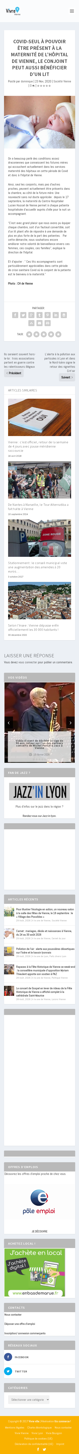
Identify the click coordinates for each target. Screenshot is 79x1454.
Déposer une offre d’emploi (19, 1324)
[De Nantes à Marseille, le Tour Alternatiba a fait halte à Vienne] (39, 480)
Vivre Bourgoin (54, 1433)
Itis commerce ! (62, 1421)
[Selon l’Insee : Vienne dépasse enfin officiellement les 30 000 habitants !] (39, 600)
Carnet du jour (59, 938)
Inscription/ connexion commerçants (25, 1333)
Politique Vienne (60, 977)
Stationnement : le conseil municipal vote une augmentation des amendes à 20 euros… (37, 567)
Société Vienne (62, 81)
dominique (27, 81)
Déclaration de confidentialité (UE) (34, 1444)
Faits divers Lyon (57, 956)
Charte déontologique (39, 1427)
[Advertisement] (34, 863)
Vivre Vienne (22, 1433)
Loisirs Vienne (59, 999)
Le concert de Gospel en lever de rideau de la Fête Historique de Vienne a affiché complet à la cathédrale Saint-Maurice (44, 991)
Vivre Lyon (37, 1433)
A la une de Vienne (41, 920)
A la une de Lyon (40, 956)
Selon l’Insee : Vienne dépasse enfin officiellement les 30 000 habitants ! (33, 627)
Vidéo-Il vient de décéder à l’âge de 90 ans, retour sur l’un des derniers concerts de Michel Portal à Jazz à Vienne (39, 744)
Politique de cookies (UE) (38, 1438)
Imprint (60, 1444)
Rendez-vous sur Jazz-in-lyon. (39, 816)
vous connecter (27, 662)
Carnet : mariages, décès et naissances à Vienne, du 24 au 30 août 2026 (44, 932)
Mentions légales (14, 1427)
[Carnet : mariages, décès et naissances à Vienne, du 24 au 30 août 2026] (9, 934)
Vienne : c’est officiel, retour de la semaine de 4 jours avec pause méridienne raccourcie (38, 446)
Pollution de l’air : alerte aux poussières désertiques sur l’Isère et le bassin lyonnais (45, 950)
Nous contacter (12, 1314)
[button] (34, 759)
